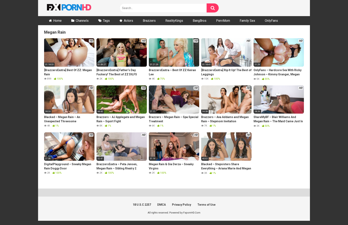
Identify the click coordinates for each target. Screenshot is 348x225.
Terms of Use (206, 204)
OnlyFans (271, 21)
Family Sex (247, 21)
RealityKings (174, 21)
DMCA (161, 204)
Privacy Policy (181, 204)
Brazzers (149, 21)
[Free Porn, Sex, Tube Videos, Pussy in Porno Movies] (74, 8)
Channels (82, 21)
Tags (106, 21)
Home (57, 21)
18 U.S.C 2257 (142, 204)
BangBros (199, 21)
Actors (128, 21)
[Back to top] (334, 213)
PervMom (223, 21)
